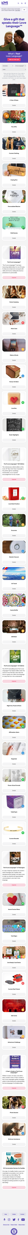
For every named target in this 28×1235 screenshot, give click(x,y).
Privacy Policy (14, 1224)
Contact (22, 1214)
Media (14, 1214)
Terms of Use (6, 1224)
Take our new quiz (14, 59)
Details (14, 105)
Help (6, 1214)
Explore (14, 277)
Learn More (17, 10)
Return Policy (22, 1224)
